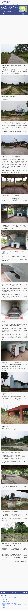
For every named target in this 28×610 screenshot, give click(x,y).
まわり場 (12, 156)
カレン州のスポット (7, 601)
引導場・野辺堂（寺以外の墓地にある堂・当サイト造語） (14, 605)
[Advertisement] (14, 29)
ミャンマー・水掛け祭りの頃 (12, 4)
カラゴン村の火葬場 (12, 123)
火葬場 (3, 607)
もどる (14, 592)
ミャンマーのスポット (7, 599)
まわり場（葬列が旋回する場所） (10, 603)
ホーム (2, 4)
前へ (4, 14)
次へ (23, 14)
